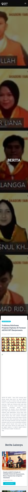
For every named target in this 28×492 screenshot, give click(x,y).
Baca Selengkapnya (9, 483)
